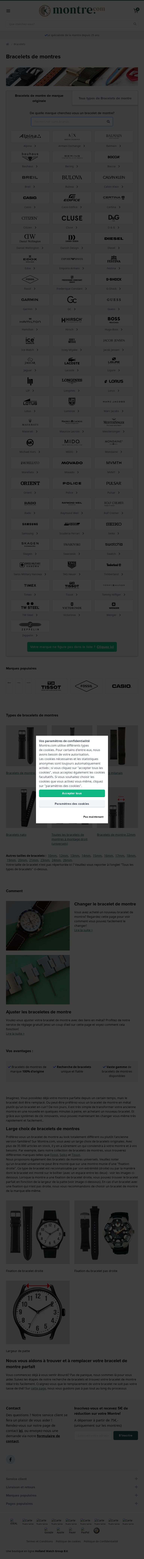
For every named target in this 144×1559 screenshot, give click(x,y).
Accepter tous (72, 793)
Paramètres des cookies (72, 804)
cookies (48, 750)
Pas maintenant (93, 817)
